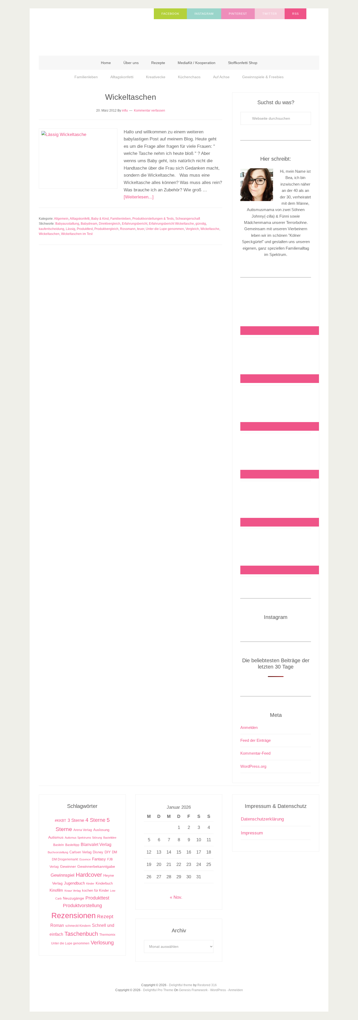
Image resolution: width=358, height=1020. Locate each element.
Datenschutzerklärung (262, 819)
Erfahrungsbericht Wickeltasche (171, 223)
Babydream (89, 223)
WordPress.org (253, 766)
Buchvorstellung (58, 852)
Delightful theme (180, 985)
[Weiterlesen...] (139, 196)
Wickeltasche (209, 229)
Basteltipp (72, 845)
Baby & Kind (100, 218)
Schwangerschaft (187, 218)
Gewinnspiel (62, 875)
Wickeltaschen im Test (77, 234)
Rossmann (127, 229)
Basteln (58, 845)
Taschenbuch (81, 933)
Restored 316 (207, 985)
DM (114, 852)
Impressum (252, 832)
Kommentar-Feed (255, 753)
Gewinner (68, 867)
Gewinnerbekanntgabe (96, 867)
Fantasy (99, 859)
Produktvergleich (106, 229)
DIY (108, 852)
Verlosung (102, 942)
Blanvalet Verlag (96, 844)
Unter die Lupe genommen (165, 229)
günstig (201, 223)
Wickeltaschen (130, 97)
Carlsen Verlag (80, 852)
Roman (57, 925)
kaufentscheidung (51, 229)
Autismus (55, 837)
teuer (140, 229)
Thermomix (107, 935)
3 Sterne (76, 820)
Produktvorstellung (82, 905)
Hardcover (89, 874)
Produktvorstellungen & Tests (153, 218)
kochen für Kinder (95, 890)
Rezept (105, 916)
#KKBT (60, 821)
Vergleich (192, 229)
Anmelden (249, 727)
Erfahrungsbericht (134, 223)
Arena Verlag (82, 830)
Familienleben (120, 218)
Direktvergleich (109, 223)
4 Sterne (95, 820)
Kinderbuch (104, 883)
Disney (98, 852)
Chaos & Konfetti (91, 29)
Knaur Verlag (72, 890)
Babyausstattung (67, 223)
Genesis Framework (193, 990)
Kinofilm (56, 890)
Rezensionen (73, 915)
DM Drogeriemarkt (65, 859)
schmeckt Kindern (78, 925)
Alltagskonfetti (80, 218)
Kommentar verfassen (149, 110)
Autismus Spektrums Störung (83, 837)
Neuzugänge (73, 898)
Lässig (70, 229)
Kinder (90, 883)
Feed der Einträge (255, 740)
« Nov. (176, 897)
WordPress (218, 990)
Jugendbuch (74, 883)
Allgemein (61, 218)
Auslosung (101, 830)
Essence (85, 859)
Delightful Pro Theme (158, 990)
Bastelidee (109, 837)
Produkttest (85, 229)
